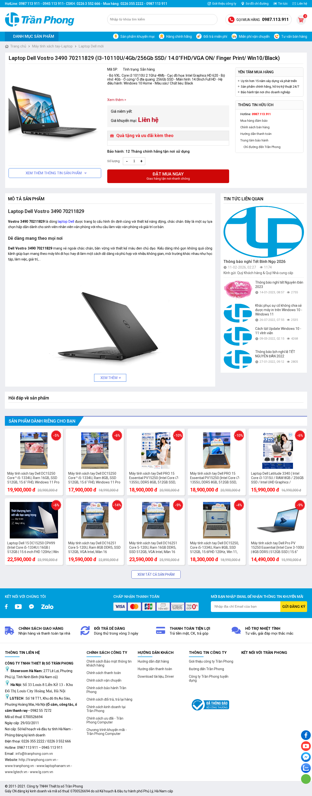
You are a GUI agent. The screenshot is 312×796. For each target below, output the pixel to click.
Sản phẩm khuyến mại (137, 36)
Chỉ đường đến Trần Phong (262, 147)
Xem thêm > (116, 100)
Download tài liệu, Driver (156, 676)
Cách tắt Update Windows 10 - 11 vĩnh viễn (278, 331)
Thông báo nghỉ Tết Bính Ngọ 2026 (254, 261)
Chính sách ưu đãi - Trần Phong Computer (105, 720)
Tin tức (283, 3)
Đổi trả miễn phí (215, 36)
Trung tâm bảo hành (254, 140)
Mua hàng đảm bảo (254, 120)
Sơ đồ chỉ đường (257, 3)
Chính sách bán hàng (255, 127)
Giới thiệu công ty (224, 3)
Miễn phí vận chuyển (254, 36)
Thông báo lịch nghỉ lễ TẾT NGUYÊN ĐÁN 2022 (275, 354)
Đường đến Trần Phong (206, 669)
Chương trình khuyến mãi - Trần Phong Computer (107, 732)
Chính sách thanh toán (104, 673)
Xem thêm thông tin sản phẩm (54, 173)
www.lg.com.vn (41, 772)
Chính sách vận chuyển (104, 680)
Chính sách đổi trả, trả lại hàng (109, 699)
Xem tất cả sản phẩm (156, 574)
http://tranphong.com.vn (37, 760)
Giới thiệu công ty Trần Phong (211, 661)
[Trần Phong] (41, 19)
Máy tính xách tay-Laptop (52, 46)
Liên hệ (302, 3)
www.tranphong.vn (19, 766)
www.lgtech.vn (16, 772)
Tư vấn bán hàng (294, 36)
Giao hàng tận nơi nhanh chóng (168, 175)
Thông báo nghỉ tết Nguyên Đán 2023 (279, 284)
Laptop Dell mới (91, 46)
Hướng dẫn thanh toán (256, 134)
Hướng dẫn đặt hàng (153, 661)
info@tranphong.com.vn (34, 754)
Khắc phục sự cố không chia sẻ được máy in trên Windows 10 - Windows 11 (278, 310)
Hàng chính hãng (179, 36)
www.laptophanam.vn (53, 766)
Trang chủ (18, 46)
